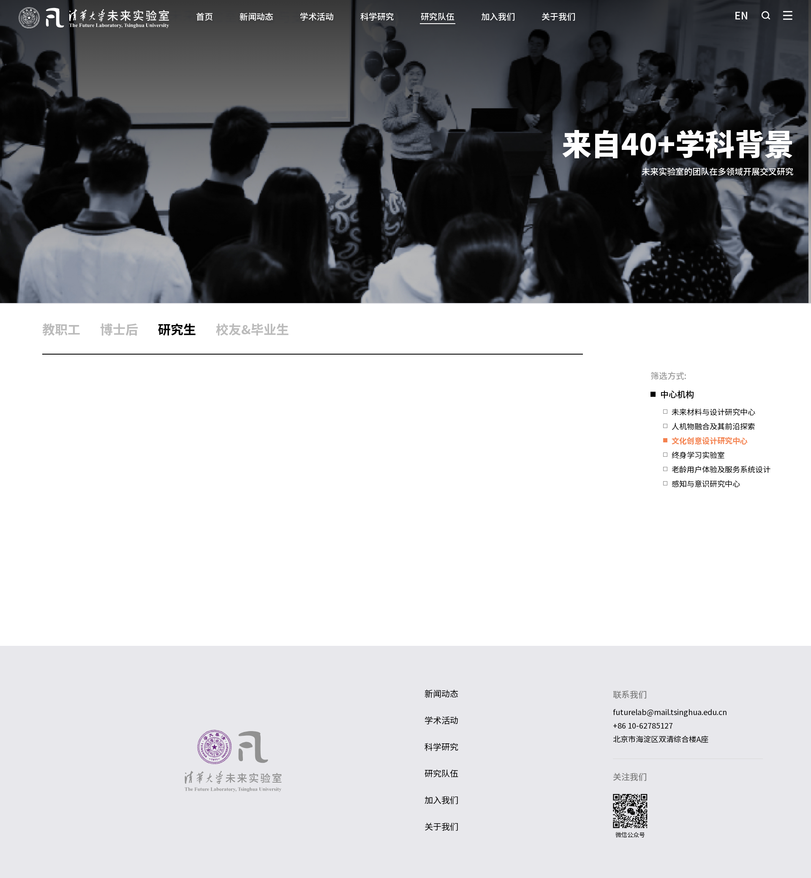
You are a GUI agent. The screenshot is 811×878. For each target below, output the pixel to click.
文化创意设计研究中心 (710, 440)
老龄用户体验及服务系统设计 (721, 468)
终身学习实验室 (698, 454)
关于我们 (558, 16)
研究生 (177, 329)
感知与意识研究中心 (706, 483)
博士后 (119, 329)
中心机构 (677, 394)
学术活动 (317, 16)
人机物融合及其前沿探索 (713, 425)
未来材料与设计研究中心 (713, 411)
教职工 (61, 329)
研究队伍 (437, 16)
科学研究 (377, 16)
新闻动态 (256, 16)
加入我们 (498, 16)
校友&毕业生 (252, 329)
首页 (204, 16)
